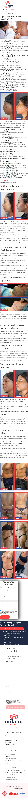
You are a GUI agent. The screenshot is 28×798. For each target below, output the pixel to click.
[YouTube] (16, 728)
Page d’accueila (8, 10)
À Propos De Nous (9, 14)
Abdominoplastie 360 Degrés (12, 88)
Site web (8, 692)
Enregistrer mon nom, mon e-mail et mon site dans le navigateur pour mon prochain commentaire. (13, 702)
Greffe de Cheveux (11, 148)
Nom (7, 680)
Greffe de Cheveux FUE (12, 149)
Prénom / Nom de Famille (6, 587)
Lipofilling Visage (11, 60)
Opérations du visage (9, 40)
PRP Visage (9, 58)
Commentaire (9, 661)
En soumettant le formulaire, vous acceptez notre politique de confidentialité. (8, 612)
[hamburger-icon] (12, 9)
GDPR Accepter (4, 608)
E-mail (7, 686)
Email (1, 594)
